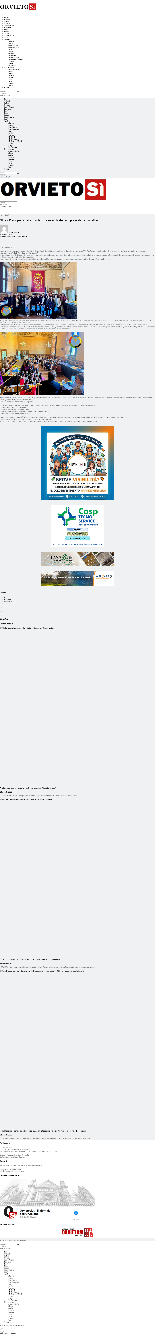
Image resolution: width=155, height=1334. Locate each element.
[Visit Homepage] (54, 200)
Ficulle (10, 51)
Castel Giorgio (13, 45)
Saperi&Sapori (9, 25)
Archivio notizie (21, 236)
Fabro (10, 49)
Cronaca (7, 23)
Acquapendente (13, 69)
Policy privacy (18, 1171)
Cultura (6, 21)
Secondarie (10, 236)
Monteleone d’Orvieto (15, 59)
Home (6, 17)
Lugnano (11, 77)
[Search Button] (18, 91)
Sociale (6, 33)
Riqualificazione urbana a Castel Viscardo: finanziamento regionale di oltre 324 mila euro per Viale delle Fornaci (43, 1131)
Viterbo (10, 85)
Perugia (10, 83)
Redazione (15, 232)
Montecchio (12, 55)
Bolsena (11, 75)
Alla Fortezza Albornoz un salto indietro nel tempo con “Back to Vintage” (28, 788)
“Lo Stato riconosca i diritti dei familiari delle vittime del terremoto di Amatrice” (30, 959)
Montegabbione (13, 57)
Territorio (7, 39)
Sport (6, 37)
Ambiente (7, 19)
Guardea (11, 53)
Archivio (6, 87)
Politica (6, 31)
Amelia (10, 73)
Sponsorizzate (9, 35)
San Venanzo (12, 65)
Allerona (11, 41)
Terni (10, 81)
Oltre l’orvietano (9, 67)
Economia (7, 27)
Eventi (6, 29)
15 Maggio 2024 (6, 234)
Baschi (10, 43)
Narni (10, 79)
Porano (10, 63)
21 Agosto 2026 (6, 792)
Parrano (11, 61)
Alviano (10, 71)
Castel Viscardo (13, 47)
